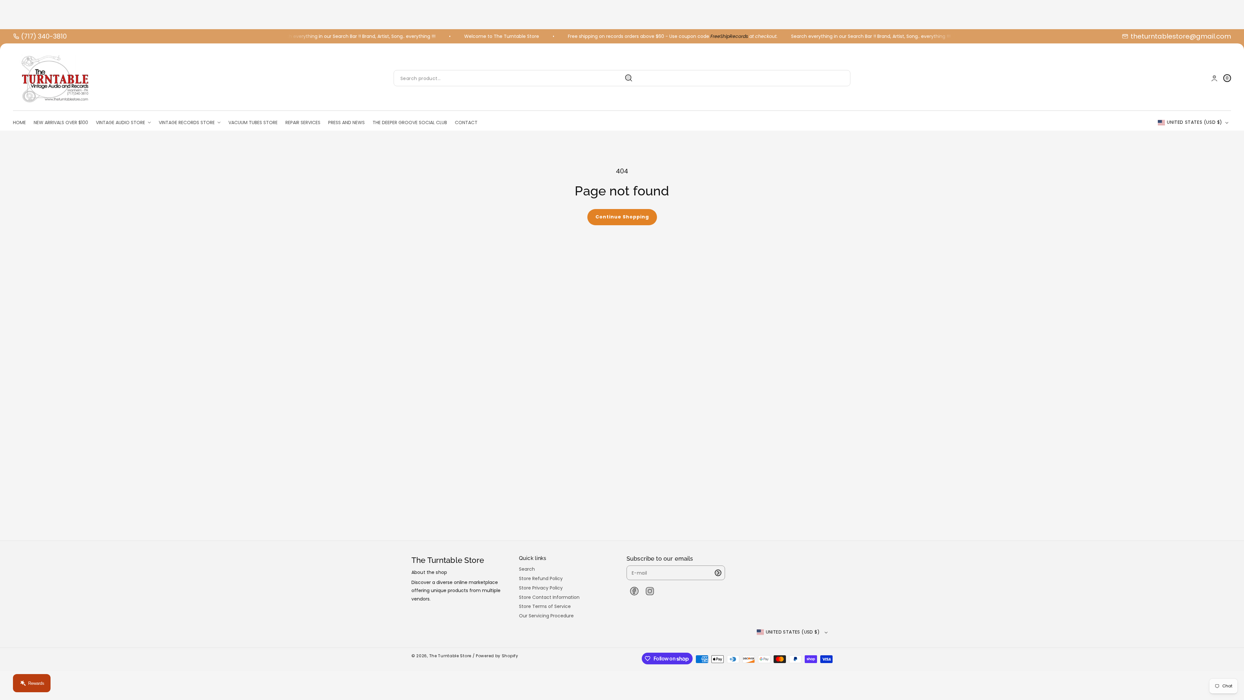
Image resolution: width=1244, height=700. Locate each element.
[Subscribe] (718, 573)
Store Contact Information (549, 597)
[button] (1227, 78)
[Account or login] (1214, 78)
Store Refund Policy (541, 578)
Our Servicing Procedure (546, 615)
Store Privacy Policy (541, 588)
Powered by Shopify (497, 656)
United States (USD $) (1194, 122)
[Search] (629, 78)
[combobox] (516, 78)
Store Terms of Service (545, 606)
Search (527, 569)
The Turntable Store (450, 656)
